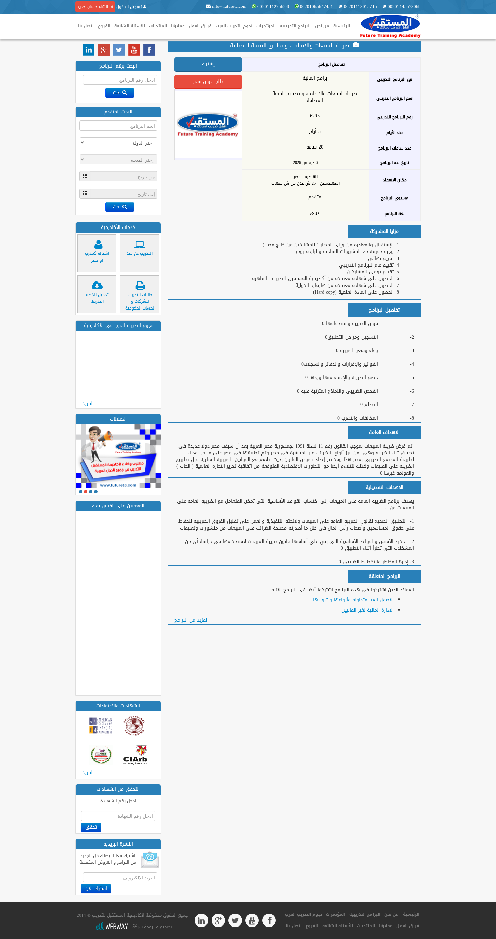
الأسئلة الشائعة (129, 26)
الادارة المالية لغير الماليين (367, 610)
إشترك (208, 64)
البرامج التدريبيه (295, 26)
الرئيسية (341, 26)
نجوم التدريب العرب (234, 26)
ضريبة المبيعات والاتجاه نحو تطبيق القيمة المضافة (314, 97)
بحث (117, 92)
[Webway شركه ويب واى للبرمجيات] (111, 926)
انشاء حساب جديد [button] (92, 6)
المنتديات (158, 26)
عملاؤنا (178, 26)
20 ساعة (314, 147)
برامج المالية (315, 78)
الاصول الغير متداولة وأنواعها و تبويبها (353, 600)
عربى (315, 212)
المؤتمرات (266, 26)
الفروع (104, 26)
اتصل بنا (86, 26)
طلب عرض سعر (208, 81)
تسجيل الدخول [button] (128, 6)
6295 (315, 116)
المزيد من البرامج (191, 620)
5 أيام (315, 131)
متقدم (314, 197)
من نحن (322, 26)
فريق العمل (200, 26)
